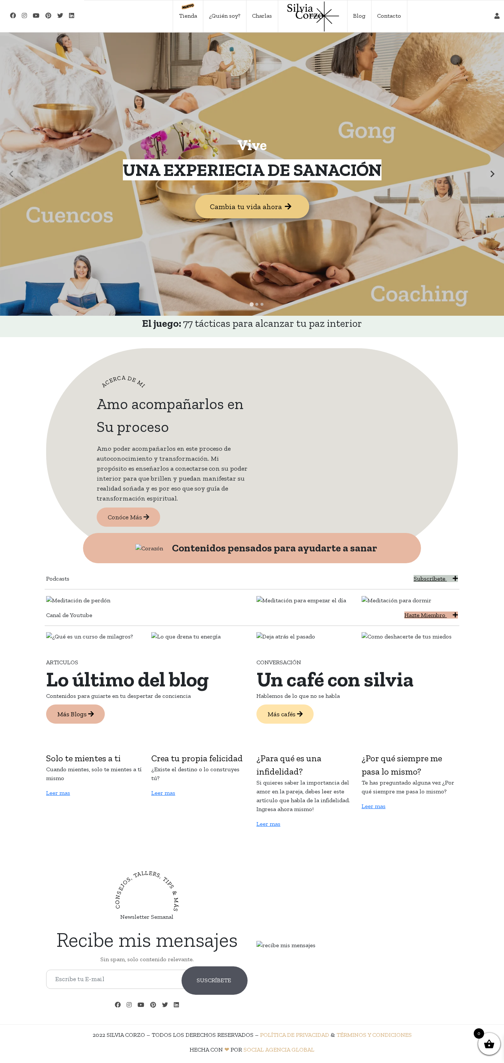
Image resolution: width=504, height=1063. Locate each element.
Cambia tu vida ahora (246, 206)
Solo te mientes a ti (83, 758)
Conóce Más (126, 517)
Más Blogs (72, 714)
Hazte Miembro (425, 615)
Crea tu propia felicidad (197, 758)
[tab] (251, 304)
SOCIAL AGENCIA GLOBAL (279, 1049)
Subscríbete (430, 578)
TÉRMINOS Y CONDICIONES (374, 1034)
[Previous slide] (12, 174)
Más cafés (282, 714)
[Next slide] (492, 174)
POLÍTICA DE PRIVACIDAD (294, 1034)
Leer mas (58, 792)
